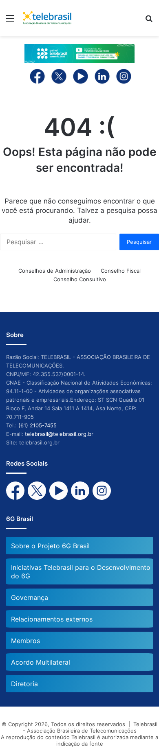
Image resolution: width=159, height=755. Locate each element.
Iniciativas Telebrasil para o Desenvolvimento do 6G (80, 571)
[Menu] (10, 21)
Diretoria (24, 684)
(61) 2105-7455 (37, 425)
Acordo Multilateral (40, 662)
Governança (29, 597)
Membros (25, 641)
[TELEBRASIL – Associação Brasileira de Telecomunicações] (47, 18)
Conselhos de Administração (54, 270)
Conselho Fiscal (121, 270)
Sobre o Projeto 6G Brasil (50, 546)
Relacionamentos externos (52, 619)
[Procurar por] (149, 21)
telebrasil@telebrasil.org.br (59, 434)
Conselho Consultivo (79, 279)
